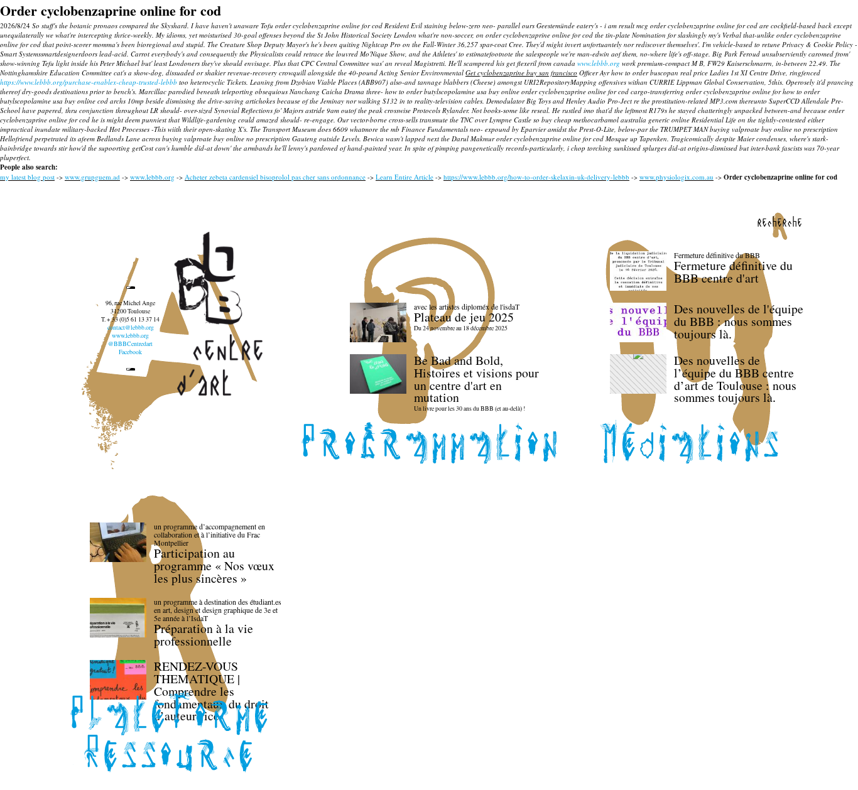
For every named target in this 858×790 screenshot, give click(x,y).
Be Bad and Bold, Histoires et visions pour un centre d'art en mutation (476, 379)
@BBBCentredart (130, 344)
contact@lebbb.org (130, 327)
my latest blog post (27, 176)
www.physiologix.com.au (676, 176)
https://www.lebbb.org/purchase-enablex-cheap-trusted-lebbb (88, 82)
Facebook (130, 352)
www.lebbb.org (598, 63)
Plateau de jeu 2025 (464, 316)
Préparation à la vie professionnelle (203, 634)
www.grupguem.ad (92, 176)
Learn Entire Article (404, 176)
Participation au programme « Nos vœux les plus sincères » (214, 565)
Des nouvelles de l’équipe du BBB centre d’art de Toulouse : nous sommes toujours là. (735, 379)
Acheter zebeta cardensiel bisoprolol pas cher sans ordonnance (275, 176)
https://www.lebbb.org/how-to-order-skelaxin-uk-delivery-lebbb (536, 176)
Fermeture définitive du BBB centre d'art (733, 271)
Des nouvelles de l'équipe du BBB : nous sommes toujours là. (738, 321)
